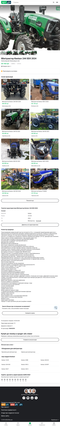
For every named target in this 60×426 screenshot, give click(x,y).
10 (25, 381)
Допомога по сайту (30, 394)
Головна (6, 424)
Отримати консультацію (30, 339)
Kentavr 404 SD (45, 360)
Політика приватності (8, 410)
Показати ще (30, 200)
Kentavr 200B (24, 360)
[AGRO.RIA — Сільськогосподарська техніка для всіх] (6, 2)
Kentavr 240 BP (45, 364)
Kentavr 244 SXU (6, 364)
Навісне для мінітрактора (28, 352)
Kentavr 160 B (5, 360)
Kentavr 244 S (24, 369)
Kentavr (29, 213)
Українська (54, 419)
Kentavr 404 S (24, 364)
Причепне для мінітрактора (9, 352)
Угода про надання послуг (10, 413)
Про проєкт (5, 407)
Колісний (38, 221)
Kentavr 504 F (5, 369)
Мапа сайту (5, 416)
